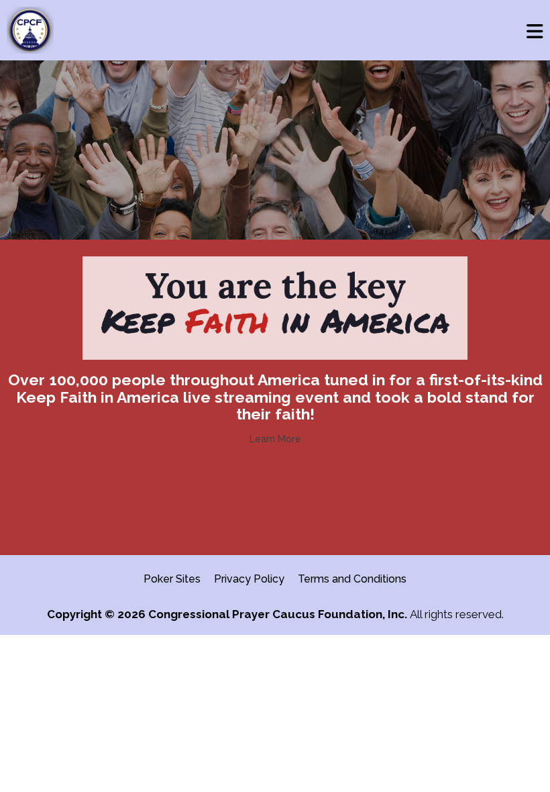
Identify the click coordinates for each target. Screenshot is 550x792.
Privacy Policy (249, 579)
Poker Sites (172, 579)
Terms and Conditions (352, 579)
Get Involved (275, 505)
